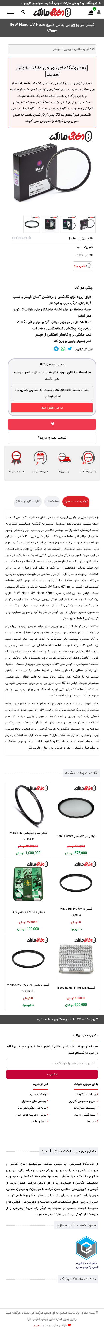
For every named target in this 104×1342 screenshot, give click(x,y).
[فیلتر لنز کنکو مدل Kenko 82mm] (76, 807)
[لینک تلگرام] (56, 350)
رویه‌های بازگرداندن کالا (32, 1108)
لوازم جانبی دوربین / (75, 49)
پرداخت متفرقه (86, 1094)
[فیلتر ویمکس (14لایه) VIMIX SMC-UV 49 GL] (28, 959)
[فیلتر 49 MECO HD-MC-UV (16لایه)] (76, 883)
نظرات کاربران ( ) (28, 501)
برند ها (91, 1122)
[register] (99, 13)
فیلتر (57, 49)
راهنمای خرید (38, 1094)
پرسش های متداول (34, 1101)
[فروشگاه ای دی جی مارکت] (52, 12)
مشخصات (52, 501)
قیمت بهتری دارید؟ (52, 438)
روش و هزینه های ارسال (31, 1115)
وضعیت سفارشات (85, 1108)
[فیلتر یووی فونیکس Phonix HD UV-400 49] (28, 807)
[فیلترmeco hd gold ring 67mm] (76, 959)
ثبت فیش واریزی (85, 1115)
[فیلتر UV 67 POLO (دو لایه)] (28, 883)
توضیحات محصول (76, 501)
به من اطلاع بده (52, 408)
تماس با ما (38, 1122)
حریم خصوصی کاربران (82, 1101)
